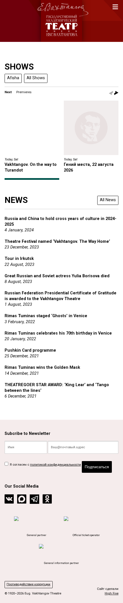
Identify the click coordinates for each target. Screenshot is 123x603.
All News (108, 199)
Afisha (13, 78)
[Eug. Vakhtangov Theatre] (61, 21)
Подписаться (97, 467)
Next (8, 92)
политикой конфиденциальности (55, 464)
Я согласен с (45, 464)
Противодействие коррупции (28, 584)
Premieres (23, 92)
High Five (111, 593)
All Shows (36, 78)
